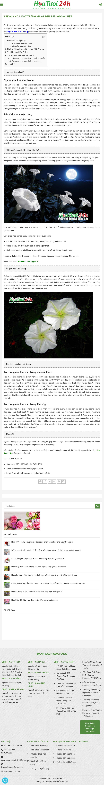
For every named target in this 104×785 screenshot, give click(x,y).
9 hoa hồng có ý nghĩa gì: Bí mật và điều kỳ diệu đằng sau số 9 (37, 558)
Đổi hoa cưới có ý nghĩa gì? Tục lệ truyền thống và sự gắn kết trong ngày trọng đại (46, 550)
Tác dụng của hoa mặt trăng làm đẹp (26, 61)
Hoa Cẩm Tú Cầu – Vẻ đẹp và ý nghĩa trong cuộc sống (34, 600)
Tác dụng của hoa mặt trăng (20, 55)
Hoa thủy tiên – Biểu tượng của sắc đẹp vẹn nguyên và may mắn (38, 567)
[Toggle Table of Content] (42, 37)
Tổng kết (11, 64)
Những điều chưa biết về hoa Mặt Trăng (25, 49)
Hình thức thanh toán (39, 750)
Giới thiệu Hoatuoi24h (65, 746)
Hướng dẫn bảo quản (65, 758)
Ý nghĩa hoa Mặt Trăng (17, 52)
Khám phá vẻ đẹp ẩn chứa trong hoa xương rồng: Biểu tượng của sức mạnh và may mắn (48, 583)
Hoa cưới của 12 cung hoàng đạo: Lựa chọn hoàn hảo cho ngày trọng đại (42, 542)
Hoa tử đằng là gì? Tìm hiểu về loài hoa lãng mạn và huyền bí (36, 592)
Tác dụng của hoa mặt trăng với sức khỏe (28, 58)
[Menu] (2, 4)
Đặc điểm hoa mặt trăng (21, 46)
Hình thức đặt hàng (39, 746)
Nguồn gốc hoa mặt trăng (22, 43)
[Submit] (97, 506)
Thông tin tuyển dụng (39, 768)
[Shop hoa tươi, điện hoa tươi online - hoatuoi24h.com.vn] (52, 4)
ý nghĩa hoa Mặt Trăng (17, 32)
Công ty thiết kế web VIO (56, 781)
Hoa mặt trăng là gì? (16, 40)
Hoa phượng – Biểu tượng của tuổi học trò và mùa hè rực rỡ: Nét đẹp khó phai (44, 575)
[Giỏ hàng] (101, 4)
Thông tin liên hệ (63, 750)
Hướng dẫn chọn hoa (65, 754)
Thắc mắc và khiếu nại (66, 762)
